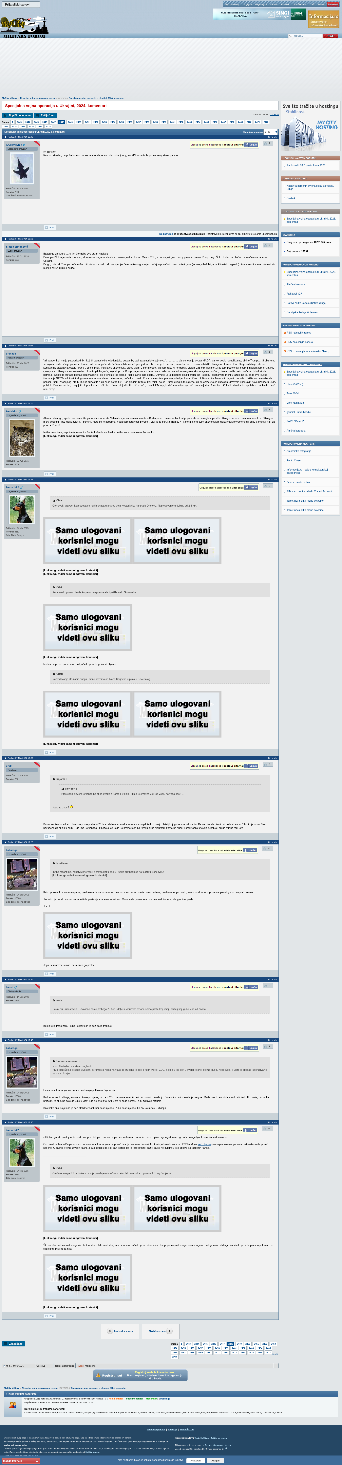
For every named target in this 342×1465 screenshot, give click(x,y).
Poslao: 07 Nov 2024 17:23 (20, 842)
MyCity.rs (204, 1438)
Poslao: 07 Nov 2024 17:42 (20, 1040)
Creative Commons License (218, 1445)
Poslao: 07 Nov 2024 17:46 (20, 1122)
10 (269, 1128)
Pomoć (321, 4)
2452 (95, 122)
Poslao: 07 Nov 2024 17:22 (20, 479)
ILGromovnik (14, 144)
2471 (257, 122)
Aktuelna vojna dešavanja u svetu (37, 98)
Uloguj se (247, 4)
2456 (129, 122)
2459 (155, 122)
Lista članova (299, 4)
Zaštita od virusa (219, 1438)
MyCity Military (232, 4)
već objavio (204, 1144)
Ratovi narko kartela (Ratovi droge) (306, 302)
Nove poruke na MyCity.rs (298, 444)
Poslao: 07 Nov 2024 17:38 (20, 979)
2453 (104, 122)
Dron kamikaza (295, 402)
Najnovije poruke (156, 1429)
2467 (223, 122)
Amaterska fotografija (299, 451)
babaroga (11, 850)
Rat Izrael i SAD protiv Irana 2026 (306, 165)
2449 (70, 122)
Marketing (333, 4)
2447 (53, 122)
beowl (9, 987)
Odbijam (215, 1460)
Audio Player (294, 460)
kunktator (11, 411)
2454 (112, 122)
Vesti (197, 1438)
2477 (39, 126)
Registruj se (261, 4)
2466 (215, 122)
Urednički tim (187, 1429)
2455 (121, 122)
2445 (36, 122)
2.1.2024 (274, 114)
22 (269, 848)
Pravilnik (285, 4)
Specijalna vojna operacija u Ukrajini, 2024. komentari (96, 98)
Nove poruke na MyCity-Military (302, 364)
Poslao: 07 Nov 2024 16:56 (20, 239)
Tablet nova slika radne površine (305, 500)
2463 (189, 122)
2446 (44, 122)
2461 (172, 122)
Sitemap (172, 1429)
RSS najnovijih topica (299, 332)
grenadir (11, 353)
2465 (206, 122)
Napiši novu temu (20, 115)
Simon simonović (17, 246)
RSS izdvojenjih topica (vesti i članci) (308, 351)
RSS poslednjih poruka (300, 341)
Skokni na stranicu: (253, 132)
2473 (5, 126)
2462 (181, 122)
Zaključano (47, 115)
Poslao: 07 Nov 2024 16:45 (20, 137)
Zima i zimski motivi (298, 482)
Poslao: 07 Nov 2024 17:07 (20, 346)
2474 (14, 126)
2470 (249, 122)
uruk (8, 765)
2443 (19, 122)
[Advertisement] (171, 69)
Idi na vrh (273, 1354)
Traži (311, 4)
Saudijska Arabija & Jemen (302, 312)
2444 (27, 122)
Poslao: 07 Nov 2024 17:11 (20, 403)
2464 (198, 122)
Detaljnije (165, 1399)
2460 (164, 122)
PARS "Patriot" (295, 421)
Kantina (273, 4)
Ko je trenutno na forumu (22, 1394)
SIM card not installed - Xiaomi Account (309, 491)
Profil (51, 227)
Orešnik (291, 198)
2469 (240, 122)
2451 (87, 122)
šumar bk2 (12, 487)
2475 (22, 126)
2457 (138, 122)
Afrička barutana (296, 284)
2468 (232, 122)
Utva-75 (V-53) (295, 384)
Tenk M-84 (293, 393)
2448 (61, 122)
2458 (146, 122)
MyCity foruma (92, 1452)
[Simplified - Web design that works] (226, 1448)
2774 (48, 126)
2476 (31, 126)
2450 (78, 122)
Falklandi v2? (294, 293)
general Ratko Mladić (299, 412)
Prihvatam (195, 1460)
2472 (266, 122)
